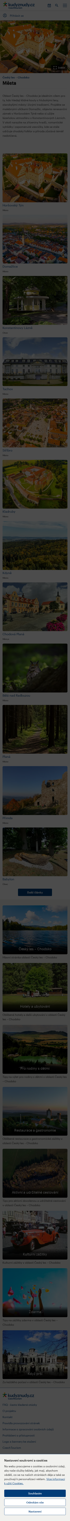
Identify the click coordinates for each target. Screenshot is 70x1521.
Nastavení (35, 1511)
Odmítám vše (35, 1502)
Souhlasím (35, 1493)
